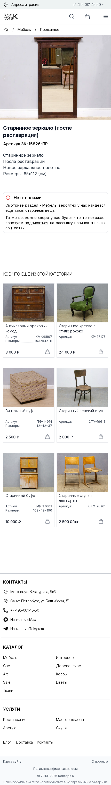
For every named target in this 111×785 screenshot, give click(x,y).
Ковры (61, 674)
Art (5, 674)
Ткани (8, 690)
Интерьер (65, 657)
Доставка (24, 742)
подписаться (36, 222)
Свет (7, 666)
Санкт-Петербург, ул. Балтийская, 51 (39, 601)
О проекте (100, 761)
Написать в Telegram (27, 629)
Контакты (45, 742)
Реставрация (14, 719)
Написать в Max (23, 619)
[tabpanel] (55, 77)
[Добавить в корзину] (47, 351)
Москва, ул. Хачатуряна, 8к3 (33, 591)
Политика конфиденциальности (55, 769)
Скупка (62, 728)
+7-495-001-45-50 (86, 4)
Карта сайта (12, 761)
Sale (7, 682)
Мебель (49, 205)
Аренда (9, 728)
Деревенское (68, 666)
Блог (7, 742)
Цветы (61, 682)
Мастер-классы (70, 719)
